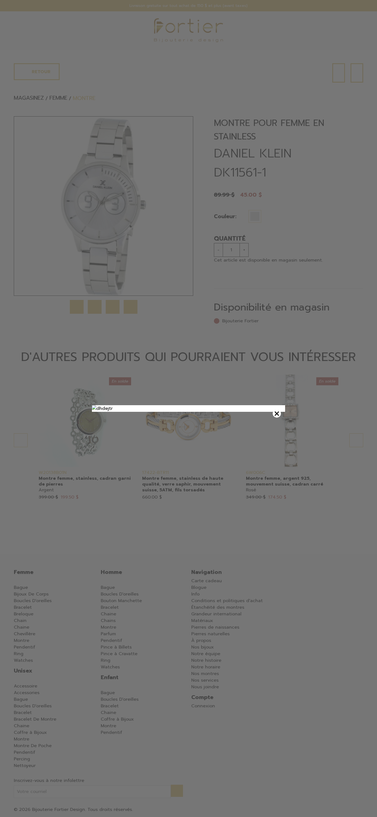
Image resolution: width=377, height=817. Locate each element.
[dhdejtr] (188, 408)
